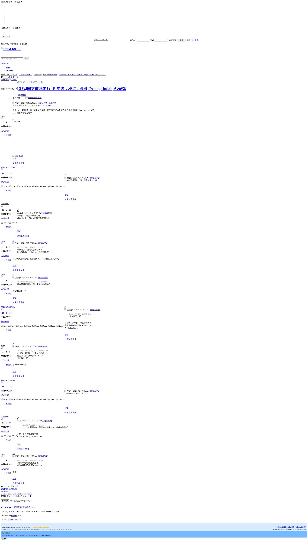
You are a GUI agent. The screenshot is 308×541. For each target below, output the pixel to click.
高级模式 (5, 491)
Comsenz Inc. (17, 520)
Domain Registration (7, 529)
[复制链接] (21, 95)
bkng (3, 116)
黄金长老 (5, 182)
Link (14, 494)
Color (5, 494)
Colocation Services (66, 529)
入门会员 (5, 131)
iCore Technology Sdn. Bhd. (41, 527)
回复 (14, 158)
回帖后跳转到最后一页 (21, 501)
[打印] (19, 82)
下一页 (15, 77)
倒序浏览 (52, 103)
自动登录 (173, 40)
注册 (188, 40)
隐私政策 (26, 507)
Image (10, 494)
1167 (10, 173)
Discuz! (14, 516)
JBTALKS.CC (6, 75)
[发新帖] (13, 80)
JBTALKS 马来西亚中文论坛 (10, 535)
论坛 (15, 75)
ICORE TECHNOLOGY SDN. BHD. (41, 535)
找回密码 (194, 40)
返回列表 (5, 80)
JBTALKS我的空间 (24, 535)
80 (10, 210)
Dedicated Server (55, 529)
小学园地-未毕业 (50, 75)
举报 (23, 163)
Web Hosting (17, 529)
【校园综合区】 (25, 75)
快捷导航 (5, 64)
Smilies (29, 494)
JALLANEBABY (8, 167)
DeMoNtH (5, 204)
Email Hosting (26, 529)
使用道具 (16, 163)
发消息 (9, 135)
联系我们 (18, 507)
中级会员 (5, 218)
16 (3, 210)
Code (24, 494)
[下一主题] (38, 82)
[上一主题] (28, 82)
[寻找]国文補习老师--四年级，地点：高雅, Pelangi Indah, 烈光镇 (71, 88)
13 (3, 173)
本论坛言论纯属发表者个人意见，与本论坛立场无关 (291, 527)
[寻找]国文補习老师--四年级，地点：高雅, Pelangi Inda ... (82, 75)
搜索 (26, 59)
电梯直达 (16, 98)
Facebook (9, 70)
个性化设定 (6, 36)
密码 (152, 40)
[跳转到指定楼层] (34, 98)
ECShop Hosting (45, 529)
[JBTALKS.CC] (101, 40)
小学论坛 (38, 75)
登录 (24, 496)
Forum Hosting (35, 529)
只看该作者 (43, 103)
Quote (19, 494)
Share (33, 507)
